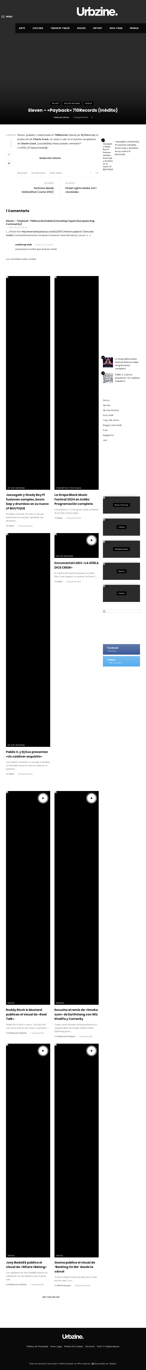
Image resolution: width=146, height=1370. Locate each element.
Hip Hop (97, 28)
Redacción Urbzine (61, 117)
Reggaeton (108, 435)
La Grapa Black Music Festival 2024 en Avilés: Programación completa (73, 499)
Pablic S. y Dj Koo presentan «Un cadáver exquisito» (27, 754)
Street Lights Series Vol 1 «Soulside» (80, 190)
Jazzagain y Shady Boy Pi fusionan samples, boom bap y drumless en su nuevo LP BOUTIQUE (27, 501)
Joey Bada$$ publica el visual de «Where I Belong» (26, 1264)
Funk (105, 430)
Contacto (90, 1346)
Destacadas (22, 173)
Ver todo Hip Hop (51, 1297)
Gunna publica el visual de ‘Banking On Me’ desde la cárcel (74, 1267)
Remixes (60, 1003)
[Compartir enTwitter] (9, 163)
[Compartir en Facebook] (9, 154)
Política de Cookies (73, 1346)
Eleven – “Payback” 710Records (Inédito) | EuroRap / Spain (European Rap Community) (50, 222)
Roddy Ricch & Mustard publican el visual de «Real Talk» (26, 1014)
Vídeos (11, 1003)
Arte (22, 28)
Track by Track (60, 28)
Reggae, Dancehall (112, 425)
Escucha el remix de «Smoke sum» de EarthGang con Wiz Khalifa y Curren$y (76, 1014)
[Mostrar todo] (121, 505)
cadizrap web (23, 244)
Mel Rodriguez (64, 1285)
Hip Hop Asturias (72, 103)
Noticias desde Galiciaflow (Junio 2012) (38, 190)
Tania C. (113, 1363)
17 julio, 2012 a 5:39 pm (43, 245)
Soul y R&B (116, 28)
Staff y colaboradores (108, 1346)
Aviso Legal (56, 1346)
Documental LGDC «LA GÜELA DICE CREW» (76, 565)
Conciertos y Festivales (68, 488)
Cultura (38, 28)
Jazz (105, 440)
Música (134, 28)
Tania (11, 526)
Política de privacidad (37, 1346)
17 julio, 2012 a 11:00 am (17, 227)
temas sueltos (56, 173)
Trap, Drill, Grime (111, 420)
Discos (81, 28)
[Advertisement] (124, 467)
